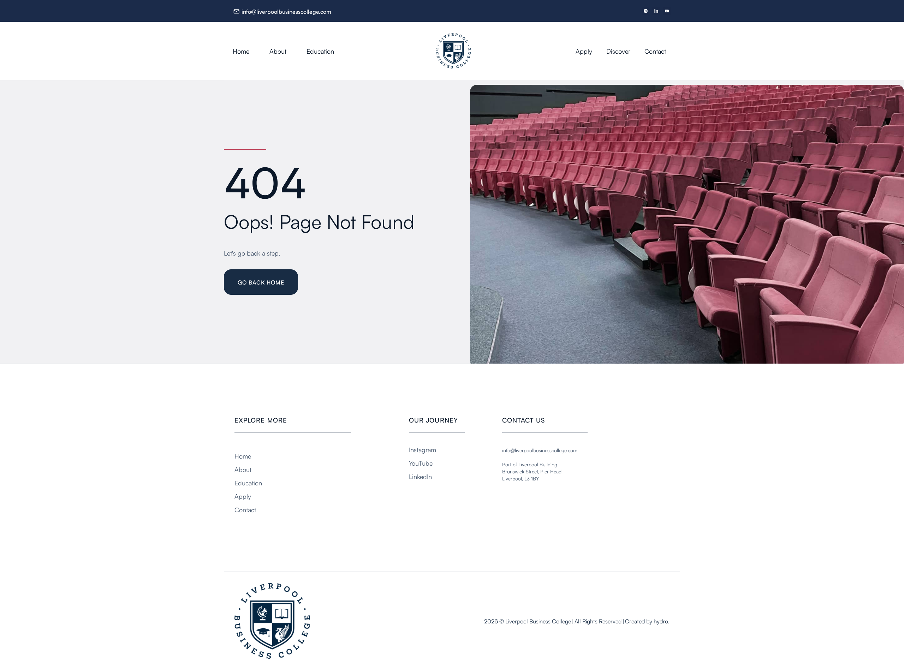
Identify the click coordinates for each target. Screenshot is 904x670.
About (277, 50)
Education (320, 50)
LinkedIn (420, 476)
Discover (618, 50)
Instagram (422, 449)
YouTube (421, 462)
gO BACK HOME (261, 282)
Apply (584, 50)
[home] (460, 50)
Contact (655, 50)
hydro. (662, 621)
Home (241, 50)
